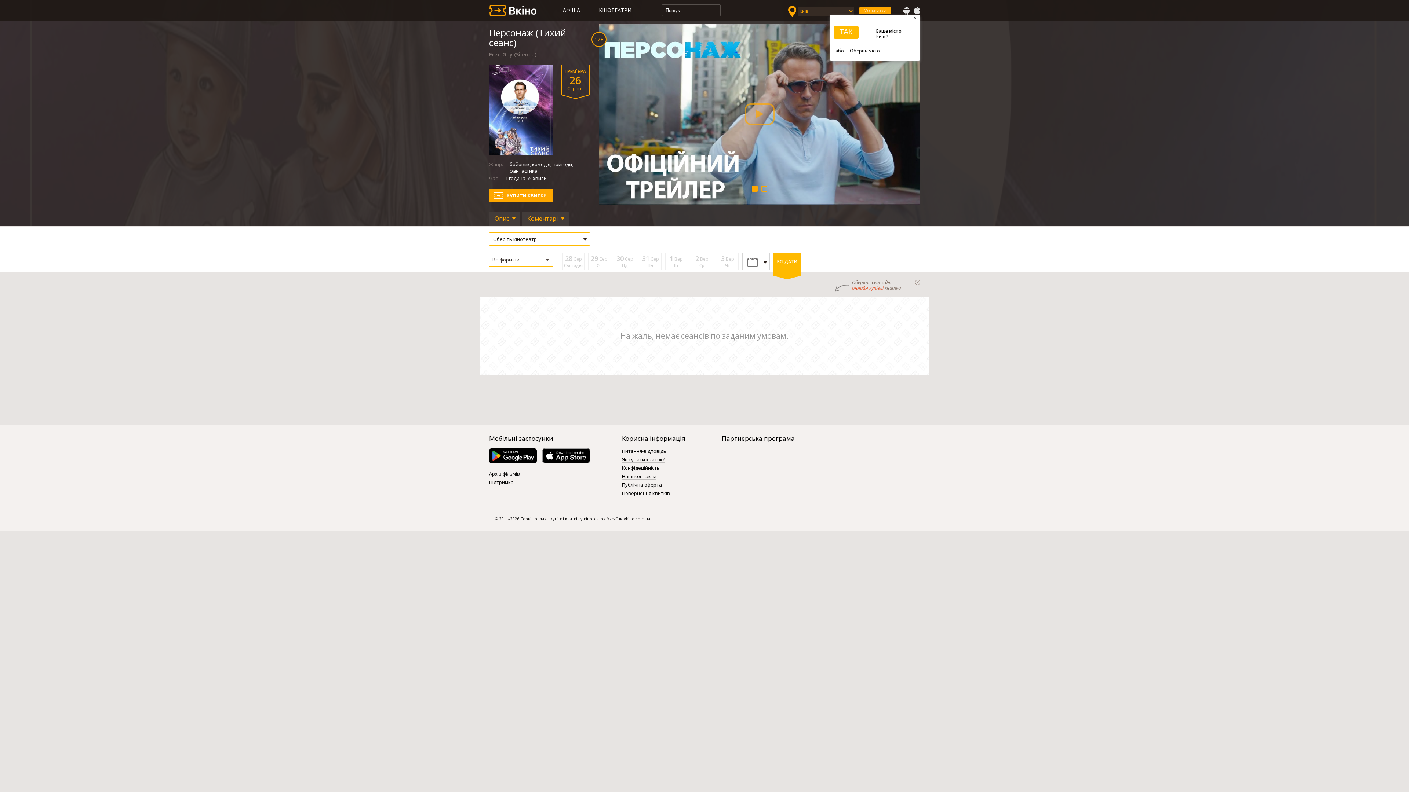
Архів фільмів (504, 474)
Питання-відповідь (644, 451)
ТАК (846, 32)
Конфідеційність (641, 468)
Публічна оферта (642, 485)
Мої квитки (875, 10)
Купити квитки (527, 195)
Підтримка (501, 482)
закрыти (917, 282)
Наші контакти (639, 477)
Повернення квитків (646, 493)
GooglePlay (906, 11)
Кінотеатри (615, 10)
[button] (521, 260)
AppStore (916, 11)
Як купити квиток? (643, 460)
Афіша (571, 10)
